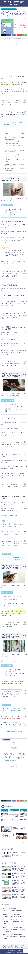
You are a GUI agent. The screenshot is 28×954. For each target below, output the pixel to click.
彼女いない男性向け (9, 945)
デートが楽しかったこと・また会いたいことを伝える (15, 146)
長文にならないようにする (12, 154)
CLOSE (22, 133)
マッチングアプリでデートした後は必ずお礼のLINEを (14, 169)
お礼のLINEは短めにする (12, 143)
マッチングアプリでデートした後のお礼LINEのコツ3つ (14, 138)
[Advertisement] (14, 59)
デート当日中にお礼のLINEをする (14, 141)
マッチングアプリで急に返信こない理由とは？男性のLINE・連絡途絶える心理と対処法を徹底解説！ (14, 929)
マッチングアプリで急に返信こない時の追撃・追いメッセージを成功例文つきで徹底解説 (14, 921)
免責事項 (19, 950)
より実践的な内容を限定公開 (10, 760)
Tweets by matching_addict (14, 731)
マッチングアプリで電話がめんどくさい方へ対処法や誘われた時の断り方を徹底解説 (14, 915)
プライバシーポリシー (11, 950)
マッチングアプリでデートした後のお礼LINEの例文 (14, 165)
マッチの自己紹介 (17, 758)
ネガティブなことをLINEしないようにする (15, 156)
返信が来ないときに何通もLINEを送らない (15, 160)
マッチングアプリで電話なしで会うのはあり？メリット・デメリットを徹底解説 (14, 909)
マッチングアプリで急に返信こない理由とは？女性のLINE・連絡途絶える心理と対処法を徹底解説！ (14, 936)
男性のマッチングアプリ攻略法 (19, 945)
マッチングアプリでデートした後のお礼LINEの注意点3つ (14, 150)
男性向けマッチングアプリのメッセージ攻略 (10, 946)
